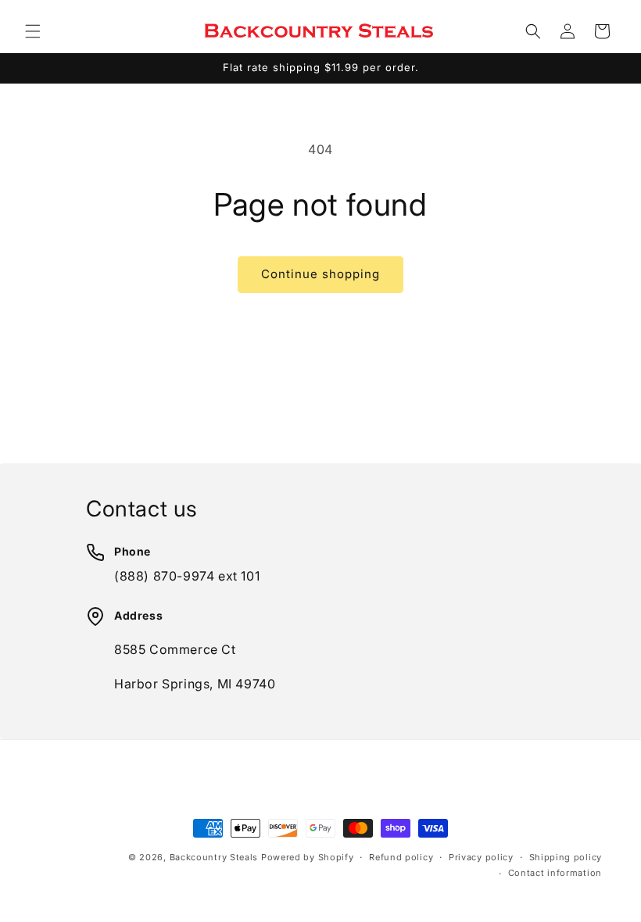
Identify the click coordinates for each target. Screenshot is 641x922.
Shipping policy (566, 857)
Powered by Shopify (307, 857)
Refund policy (401, 857)
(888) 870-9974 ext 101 (187, 576)
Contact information (555, 872)
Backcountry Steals (214, 857)
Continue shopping (320, 273)
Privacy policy (481, 857)
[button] (33, 31)
